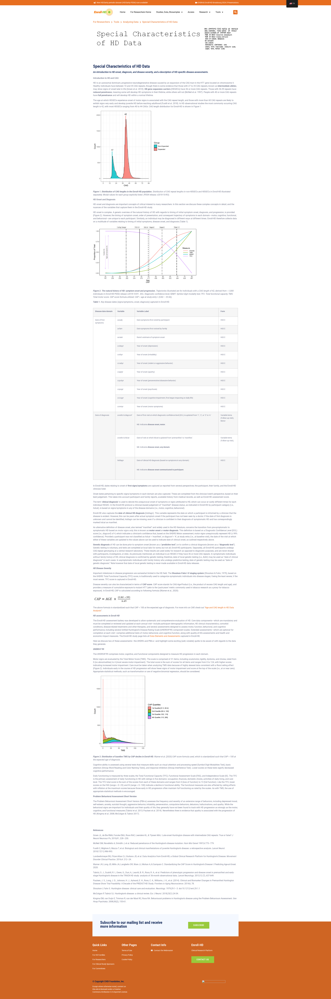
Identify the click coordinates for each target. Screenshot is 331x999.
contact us (203, 959)
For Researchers (101, 22)
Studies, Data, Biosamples (168, 12)
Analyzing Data (130, 22)
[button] (235, 12)
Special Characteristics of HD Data (160, 22)
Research (203, 12)
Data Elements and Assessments (165, 636)
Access (191, 12)
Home (122, 12)
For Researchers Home (140, 12)
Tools (218, 12)
